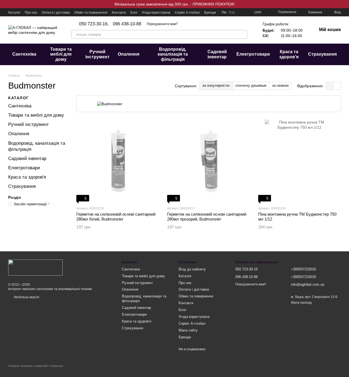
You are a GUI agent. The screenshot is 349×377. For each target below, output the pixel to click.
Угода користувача (156, 12)
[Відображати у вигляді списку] (337, 85)
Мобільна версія (26, 297)
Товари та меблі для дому (61, 54)
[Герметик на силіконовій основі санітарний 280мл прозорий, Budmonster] (208, 160)
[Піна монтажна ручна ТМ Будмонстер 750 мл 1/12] (299, 160)
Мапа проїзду (301, 302)
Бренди (210, 12)
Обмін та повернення (90, 12)
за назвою (280, 85)
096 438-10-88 (127, 24)
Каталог (14, 12)
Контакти (119, 12)
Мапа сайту (188, 330)
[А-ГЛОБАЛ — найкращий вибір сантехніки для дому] (35, 267)
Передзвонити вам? (162, 24)
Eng (232, 12)
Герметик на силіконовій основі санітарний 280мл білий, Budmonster (115, 216)
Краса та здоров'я (289, 54)
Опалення (128, 54)
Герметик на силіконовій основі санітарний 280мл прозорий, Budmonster (206, 216)
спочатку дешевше (250, 85)
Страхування (322, 54)
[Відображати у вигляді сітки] (329, 85)
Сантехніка (24, 54)
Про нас (31, 12)
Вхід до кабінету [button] (192, 269)
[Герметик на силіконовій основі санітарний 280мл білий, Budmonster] (117, 160)
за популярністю (216, 85)
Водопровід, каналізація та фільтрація (173, 54)
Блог (133, 12)
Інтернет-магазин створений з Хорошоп (35, 365)
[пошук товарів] (243, 34)
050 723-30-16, (94, 24)
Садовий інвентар (217, 54)
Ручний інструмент (97, 54)
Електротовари (253, 54)
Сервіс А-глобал (187, 12)
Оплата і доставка (56, 12)
